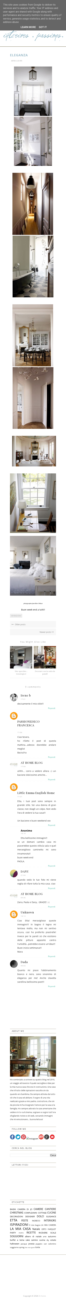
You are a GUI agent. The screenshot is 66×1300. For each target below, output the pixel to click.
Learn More (28, 27)
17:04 (19, 732)
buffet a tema (17, 1240)
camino (34, 1240)
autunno (52, 1236)
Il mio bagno (35, 1225)
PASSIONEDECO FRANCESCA (28, 723)
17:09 (23, 766)
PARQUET (52, 1229)
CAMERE (38, 1209)
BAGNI (13, 1209)
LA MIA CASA (20, 1229)
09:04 (23, 966)
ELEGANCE (51, 1216)
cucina (42, 1240)
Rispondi (51, 708)
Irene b (26, 695)
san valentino (50, 1243)
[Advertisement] (33, 1274)
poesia (31, 1243)
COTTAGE (42, 1212)
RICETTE (31, 1232)
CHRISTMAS (16, 1212)
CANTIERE (50, 1209)
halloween (14, 1243)
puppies (39, 1243)
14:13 (23, 916)
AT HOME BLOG (32, 763)
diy (48, 1240)
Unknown (27, 912)
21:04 (23, 875)
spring (21, 1247)
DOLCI (40, 1216)
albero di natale (33, 1236)
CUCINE (51, 1212)
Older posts (19, 624)
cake (28, 1240)
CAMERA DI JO (24, 1209)
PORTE (21, 1233)
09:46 (23, 898)
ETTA (13, 1220)
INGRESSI (36, 1220)
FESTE (24, 1220)
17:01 (23, 699)
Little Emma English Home (36, 793)
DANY (25, 871)
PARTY (13, 1232)
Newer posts (46, 632)
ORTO (43, 1229)
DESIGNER (30, 1216)
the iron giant (30, 1247)
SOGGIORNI (16, 1236)
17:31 (19, 797)
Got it (43, 27)
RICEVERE (43, 1232)
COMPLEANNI (30, 1212)
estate (53, 1240)
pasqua (24, 1243)
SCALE (53, 1232)
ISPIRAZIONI (16, 61)
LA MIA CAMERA (48, 1225)
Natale (36, 1229)
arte (45, 1236)
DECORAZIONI (16, 1216)
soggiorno (14, 1247)
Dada (24, 962)
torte (37, 1247)
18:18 (23, 833)
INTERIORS (50, 1220)
